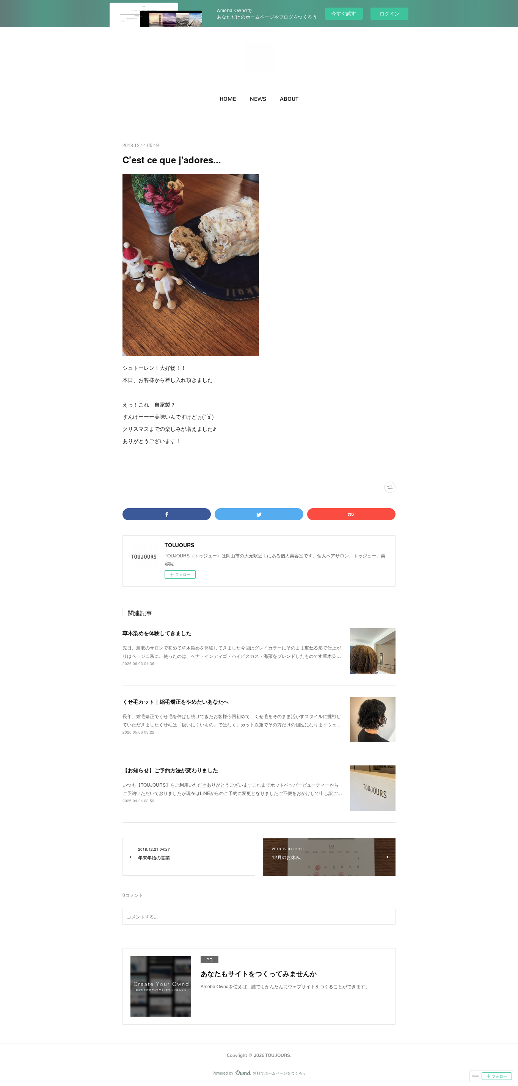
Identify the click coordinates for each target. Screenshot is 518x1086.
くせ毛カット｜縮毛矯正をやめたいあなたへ (175, 701)
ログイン (389, 13)
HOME (228, 99)
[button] (228, 99)
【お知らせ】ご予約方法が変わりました (170, 770)
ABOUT (289, 99)
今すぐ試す (343, 13)
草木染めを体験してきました (157, 633)
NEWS (258, 99)
